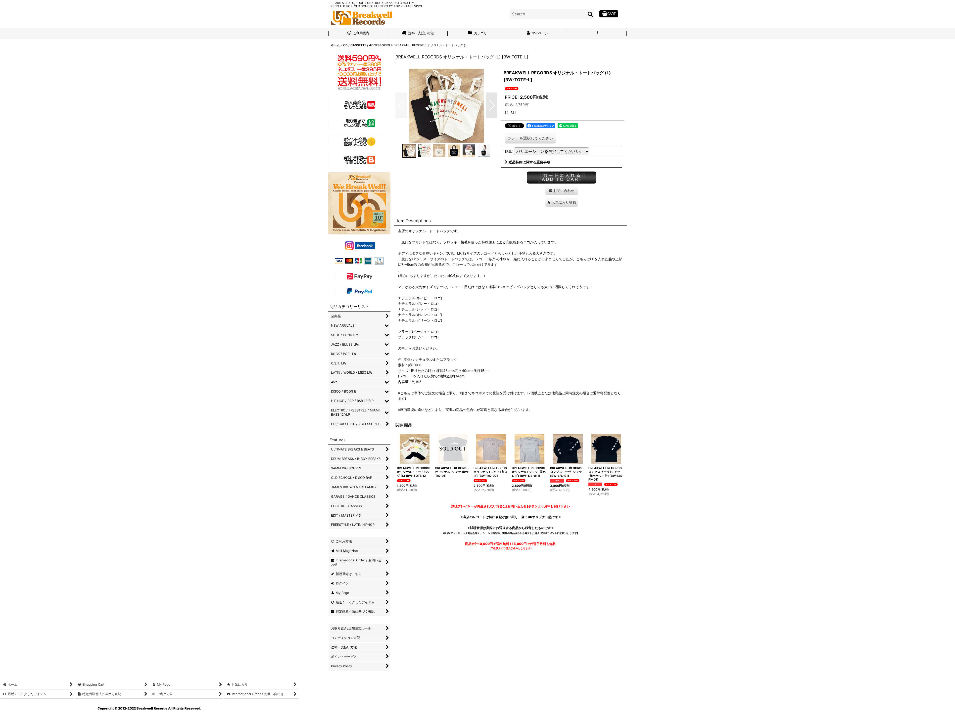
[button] (597, 33)
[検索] (590, 14)
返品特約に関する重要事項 (529, 162)
